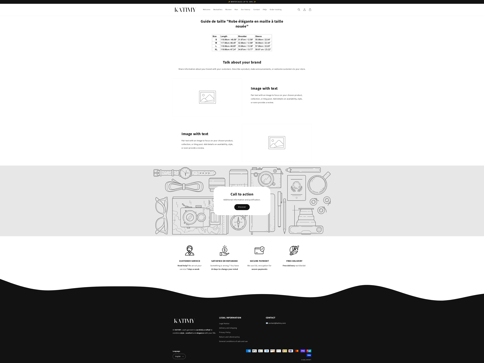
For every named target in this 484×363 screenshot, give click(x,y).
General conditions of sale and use (233, 341)
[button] (299, 9)
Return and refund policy (229, 337)
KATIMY (308, 360)
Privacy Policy (225, 332)
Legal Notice (224, 323)
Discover (242, 207)
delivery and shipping (228, 328)
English (178, 356)
